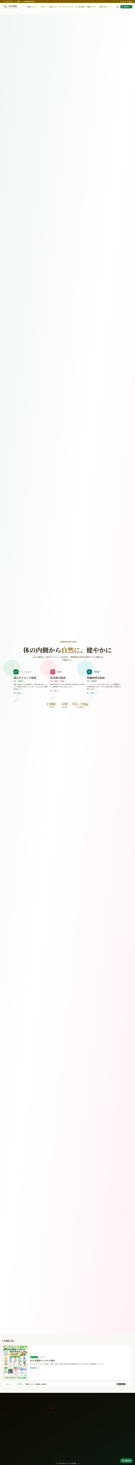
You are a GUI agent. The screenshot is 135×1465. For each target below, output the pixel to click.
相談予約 (126, 7)
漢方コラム (53, 7)
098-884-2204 (8, 1)
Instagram (129, 1)
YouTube (122, 1)
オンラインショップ (66, 7)
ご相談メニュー (31, 7)
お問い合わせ (103, 7)
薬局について (91, 7)
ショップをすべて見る (108, 1455)
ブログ (43, 7)
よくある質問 (80, 7)
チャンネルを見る (42, 1443)
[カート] (117, 7)
